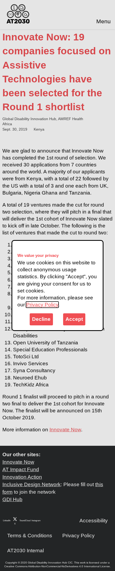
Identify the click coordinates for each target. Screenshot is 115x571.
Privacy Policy (42, 304)
